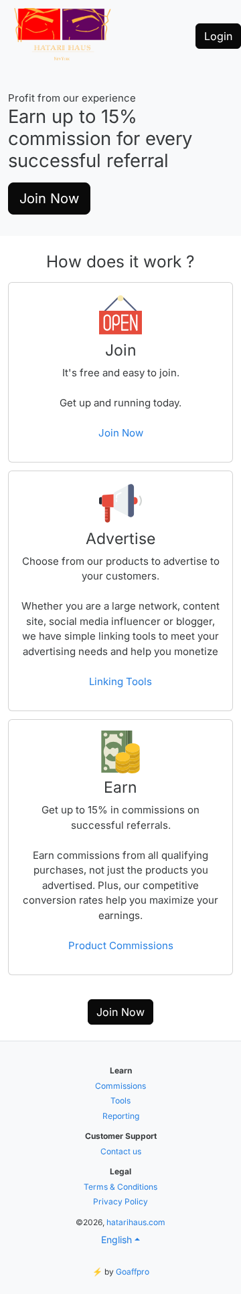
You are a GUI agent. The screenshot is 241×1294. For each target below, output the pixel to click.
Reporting (120, 1116)
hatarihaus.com (135, 1222)
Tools (120, 1100)
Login (218, 36)
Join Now (49, 198)
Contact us (120, 1151)
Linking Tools (120, 681)
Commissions (120, 1086)
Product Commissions (120, 945)
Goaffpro (132, 1272)
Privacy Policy (120, 1201)
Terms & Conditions (120, 1187)
